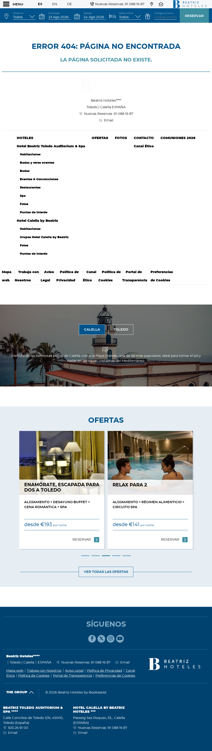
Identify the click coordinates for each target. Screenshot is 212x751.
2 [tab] (96, 555)
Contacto (144, 138)
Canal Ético (144, 146)
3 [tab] (106, 555)
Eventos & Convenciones (39, 179)
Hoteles (25, 138)
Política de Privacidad (104, 670)
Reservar (194, 16)
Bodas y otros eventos (37, 162)
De (69, 4)
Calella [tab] (92, 329)
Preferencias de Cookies (115, 675)
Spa (23, 195)
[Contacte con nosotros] (161, 4)
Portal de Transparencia (72, 675)
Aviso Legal (74, 670)
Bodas (25, 171)
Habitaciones (30, 154)
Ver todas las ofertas (106, 571)
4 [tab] (116, 555)
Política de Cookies (33, 675)
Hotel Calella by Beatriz (37, 220)
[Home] (188, 4)
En (54, 4)
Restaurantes (30, 187)
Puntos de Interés (33, 212)
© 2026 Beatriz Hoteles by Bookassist (76, 692)
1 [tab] (85, 555)
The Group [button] (16, 692)
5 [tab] (127, 555)
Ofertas (100, 138)
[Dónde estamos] (151, 4)
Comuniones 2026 (177, 138)
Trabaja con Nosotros (44, 670)
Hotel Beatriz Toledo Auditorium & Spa (51, 146)
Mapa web (14, 670)
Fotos (24, 204)
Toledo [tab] (121, 329)
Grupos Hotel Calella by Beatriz (44, 237)
